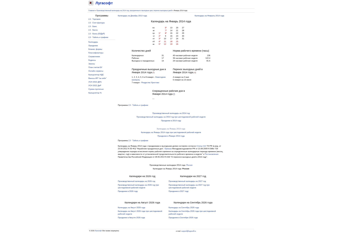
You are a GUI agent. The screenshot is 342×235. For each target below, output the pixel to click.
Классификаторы (95, 53)
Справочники (94, 57)
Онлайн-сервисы (95, 71)
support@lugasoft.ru (188, 231)
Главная (91, 10)
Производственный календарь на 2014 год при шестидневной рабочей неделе (171, 117)
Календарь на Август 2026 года (131, 208)
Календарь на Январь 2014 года (171, 129)
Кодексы (92, 60)
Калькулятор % (95, 93)
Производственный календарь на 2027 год (187, 181)
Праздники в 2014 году (171, 121)
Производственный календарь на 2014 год (171, 113)
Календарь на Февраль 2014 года (209, 16)
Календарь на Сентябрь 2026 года (184, 208)
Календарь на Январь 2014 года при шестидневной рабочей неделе (171, 132)
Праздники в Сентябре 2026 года (183, 218)
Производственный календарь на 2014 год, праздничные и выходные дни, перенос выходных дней (134, 10)
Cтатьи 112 (201, 146)
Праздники (93, 46)
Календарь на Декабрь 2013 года (132, 16)
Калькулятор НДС (96, 75)
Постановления (211, 154)
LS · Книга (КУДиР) (96, 34)
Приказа (168, 149)
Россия (189, 165)
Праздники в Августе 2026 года (131, 218)
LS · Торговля (94, 19)
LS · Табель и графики (138, 105)
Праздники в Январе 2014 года (171, 136)
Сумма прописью (96, 89)
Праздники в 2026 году (128, 191)
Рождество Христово (150, 83)
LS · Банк (92, 26)
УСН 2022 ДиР (94, 86)
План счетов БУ (95, 67)
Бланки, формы (95, 49)
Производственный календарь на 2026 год (136, 181)
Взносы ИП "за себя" (97, 78)
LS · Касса (93, 30)
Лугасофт (98, 231)
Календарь (93, 42)
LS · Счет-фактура (96, 23)
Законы (91, 64)
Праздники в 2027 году (179, 191)
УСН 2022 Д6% (95, 82)
